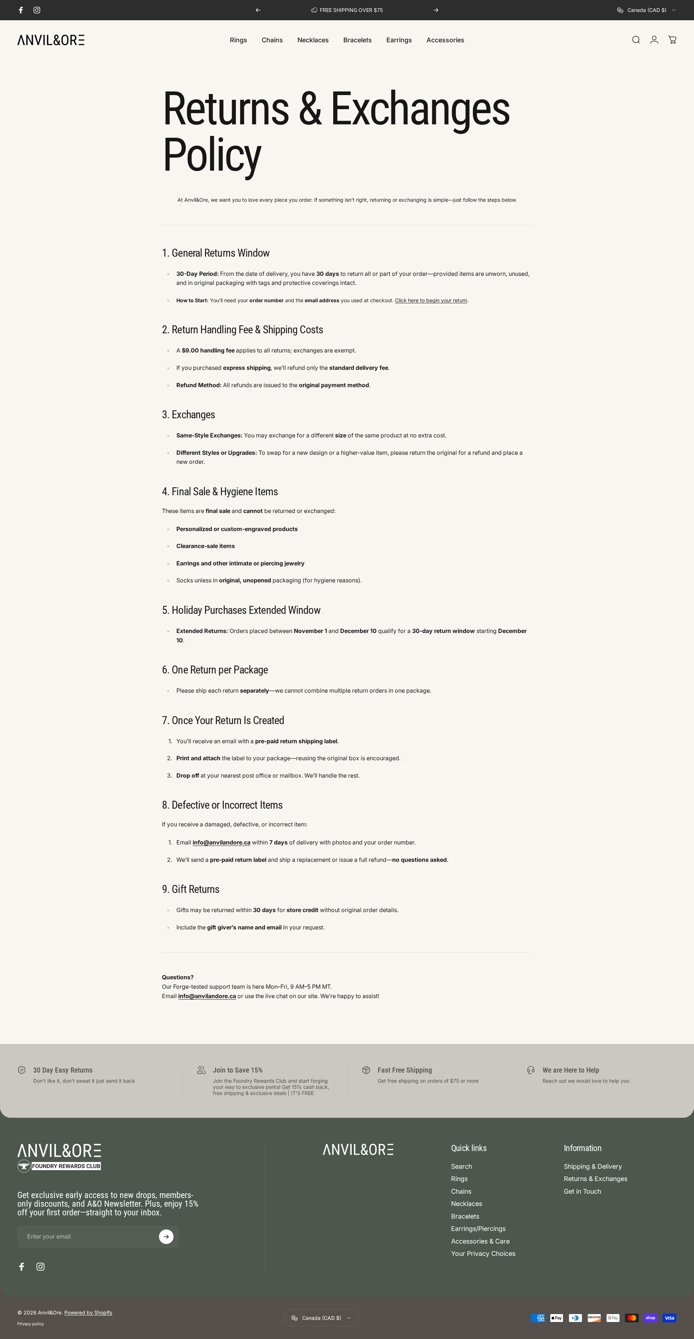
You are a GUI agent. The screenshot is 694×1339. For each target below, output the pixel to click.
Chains (461, 1191)
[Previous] (258, 10)
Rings (459, 1179)
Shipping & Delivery (593, 1166)
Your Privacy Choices (483, 1254)
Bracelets (465, 1216)
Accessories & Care (480, 1241)
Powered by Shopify (88, 1312)
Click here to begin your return (431, 300)
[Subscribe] (166, 1236)
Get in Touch (582, 1191)
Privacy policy (30, 1323)
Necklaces (466, 1204)
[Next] (436, 10)
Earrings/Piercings (478, 1229)
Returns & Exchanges (595, 1179)
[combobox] (647, 10)
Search (461, 1166)
